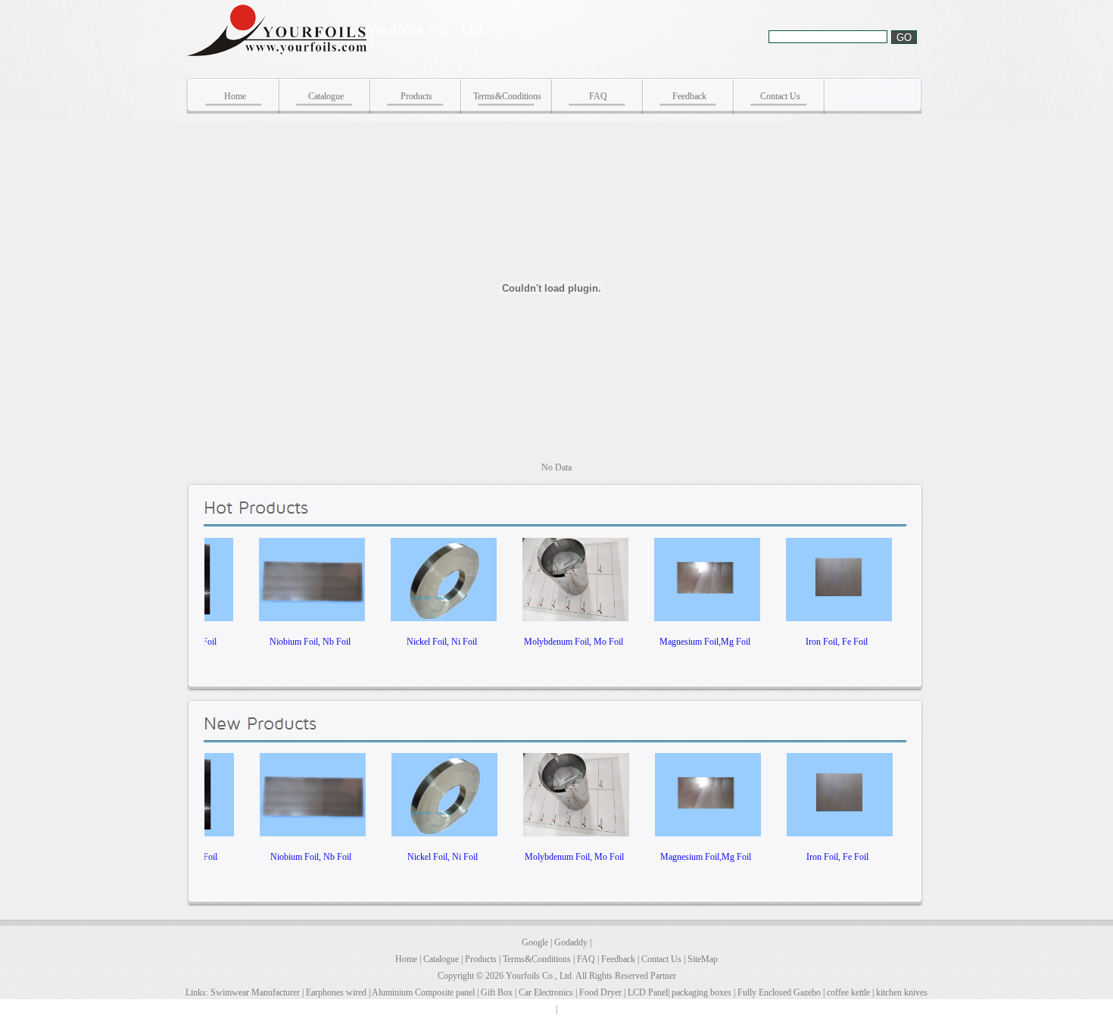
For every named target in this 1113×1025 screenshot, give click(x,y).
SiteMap (702, 959)
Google (535, 942)
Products (416, 96)
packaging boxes (701, 992)
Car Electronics (546, 992)
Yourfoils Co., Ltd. (540, 975)
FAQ (598, 96)
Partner (663, 975)
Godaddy (571, 942)
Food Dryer (600, 992)
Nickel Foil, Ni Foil (417, 641)
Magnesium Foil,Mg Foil (680, 641)
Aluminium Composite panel (423, 992)
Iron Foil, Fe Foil (812, 641)
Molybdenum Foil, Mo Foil (549, 641)
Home (235, 96)
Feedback (689, 96)
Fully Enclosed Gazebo (779, 992)
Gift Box (497, 992)
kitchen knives (902, 992)
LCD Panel (648, 992)
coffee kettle (848, 992)
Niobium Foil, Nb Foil (285, 641)
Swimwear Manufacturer (254, 992)
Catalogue (326, 96)
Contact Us (780, 96)
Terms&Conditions (507, 96)
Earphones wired (336, 992)
